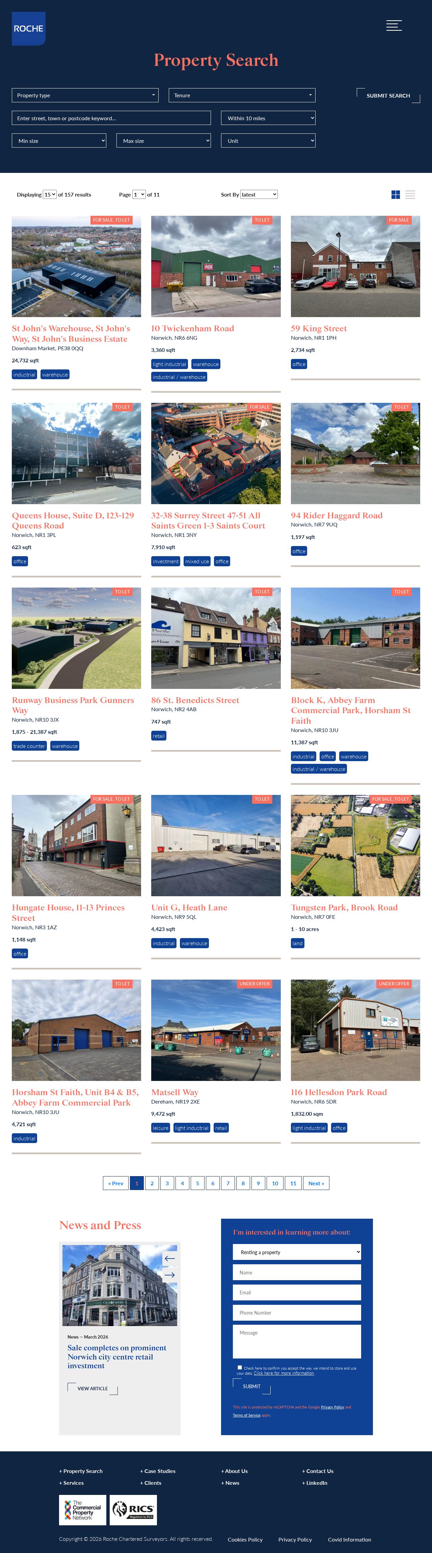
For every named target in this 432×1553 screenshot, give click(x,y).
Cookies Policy (245, 1539)
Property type (33, 95)
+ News (230, 1482)
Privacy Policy (332, 1406)
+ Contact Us (317, 1471)
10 (275, 1183)
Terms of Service (247, 1415)
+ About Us (234, 1471)
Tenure (182, 95)
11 (293, 1183)
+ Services (71, 1482)
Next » (316, 1183)
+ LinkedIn (314, 1482)
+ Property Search (81, 1471)
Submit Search (388, 95)
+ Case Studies (158, 1471)
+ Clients (150, 1482)
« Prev (115, 1183)
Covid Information (349, 1539)
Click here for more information (284, 1373)
